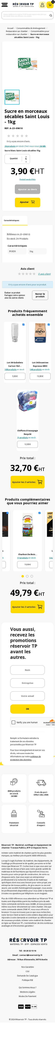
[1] (9, 136)
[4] (22, 136)
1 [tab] (22, 576)
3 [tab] (32, 576)
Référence (13, 234)
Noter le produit (40, 295)
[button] (5, 5)
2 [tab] (27, 576)
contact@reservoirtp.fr (30, 955)
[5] (26, 136)
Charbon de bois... (27, 554)
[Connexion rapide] (42, 5)
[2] (13, 136)
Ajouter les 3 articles (23, 481)
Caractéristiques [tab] (11, 220)
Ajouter (24, 201)
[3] (17, 136)
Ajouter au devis (27, 189)
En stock (12, 238)
